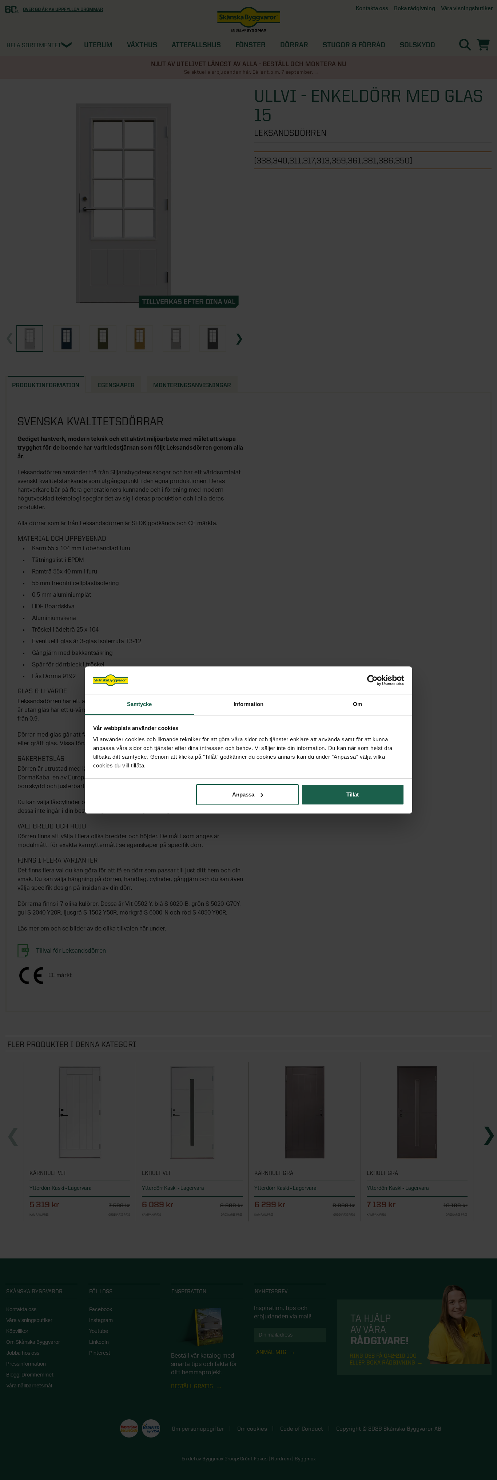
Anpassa (243, 794)
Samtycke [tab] (139, 704)
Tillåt (352, 794)
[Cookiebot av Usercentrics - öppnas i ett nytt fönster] (372, 680)
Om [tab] (357, 704)
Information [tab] (248, 704)
